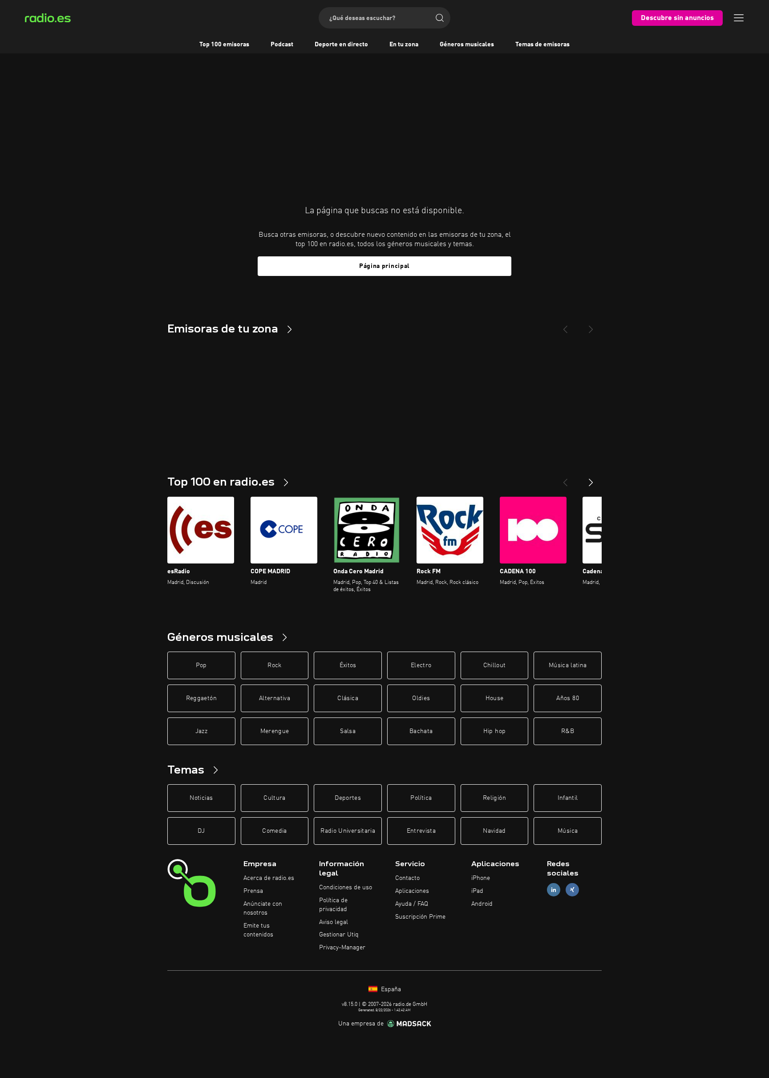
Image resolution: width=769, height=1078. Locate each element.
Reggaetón (201, 698)
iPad (477, 891)
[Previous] (565, 325)
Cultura (274, 798)
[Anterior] (565, 479)
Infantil (568, 798)
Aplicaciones (412, 891)
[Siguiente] (591, 479)
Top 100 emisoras (224, 44)
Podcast (282, 44)
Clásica (347, 698)
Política (421, 798)
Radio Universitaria (347, 831)
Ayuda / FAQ (411, 904)
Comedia (274, 831)
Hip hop (494, 731)
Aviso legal (333, 922)
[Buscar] (439, 17)
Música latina (568, 665)
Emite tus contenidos (258, 930)
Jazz (201, 731)
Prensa (253, 891)
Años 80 (567, 698)
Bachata (421, 731)
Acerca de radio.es (268, 878)
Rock (274, 665)
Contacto (407, 878)
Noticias (201, 798)
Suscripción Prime (420, 917)
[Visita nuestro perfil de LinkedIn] (553, 890)
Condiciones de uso (345, 887)
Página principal (384, 266)
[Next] (591, 325)
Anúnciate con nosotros (262, 908)
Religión (494, 798)
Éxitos (348, 665)
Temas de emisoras (542, 44)
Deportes (348, 798)
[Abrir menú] (738, 17)
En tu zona (403, 44)
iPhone (480, 878)
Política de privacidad (333, 904)
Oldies (421, 698)
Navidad (494, 831)
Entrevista (421, 831)
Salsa (348, 731)
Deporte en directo (341, 44)
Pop (201, 665)
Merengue (274, 731)
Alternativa (274, 698)
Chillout (494, 665)
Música (568, 831)
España (390, 989)
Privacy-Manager (342, 947)
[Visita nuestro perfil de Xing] (572, 890)
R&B (567, 731)
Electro (421, 665)
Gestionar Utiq (339, 935)
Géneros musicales (467, 44)
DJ (201, 831)
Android (482, 904)
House (495, 698)
